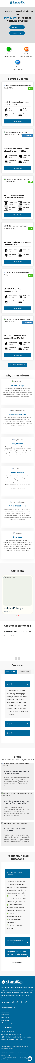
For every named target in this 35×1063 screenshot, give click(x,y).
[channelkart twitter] (18, 1002)
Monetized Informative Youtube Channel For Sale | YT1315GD (16, 150)
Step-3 (9, 733)
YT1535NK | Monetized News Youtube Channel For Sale (15, 337)
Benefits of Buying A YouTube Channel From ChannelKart (16, 802)
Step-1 (9, 684)
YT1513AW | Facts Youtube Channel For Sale (14, 290)
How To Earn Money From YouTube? (14, 830)
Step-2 (9, 724)
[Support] (30, 1058)
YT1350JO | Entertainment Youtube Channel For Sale (14, 196)
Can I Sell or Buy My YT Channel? (15, 941)
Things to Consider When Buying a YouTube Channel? (17, 953)
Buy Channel (17, 27)
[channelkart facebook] (22, 1002)
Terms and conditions (8, 1053)
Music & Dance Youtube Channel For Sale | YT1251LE (17, 103)
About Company (6, 1023)
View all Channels (17, 365)
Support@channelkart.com (12, 1034)
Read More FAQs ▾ (17, 962)
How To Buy (5, 1017)
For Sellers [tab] (24, 672)
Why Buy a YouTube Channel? (14, 873)
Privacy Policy (22, 1053)
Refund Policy (5, 1055)
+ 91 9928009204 (9, 1032)
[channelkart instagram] (26, 1002)
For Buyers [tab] (10, 672)
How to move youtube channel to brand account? (16, 772)
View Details (18, 121)
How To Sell (5, 1020)
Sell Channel (17, 33)
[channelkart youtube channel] (13, 1002)
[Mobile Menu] (2, 4)
